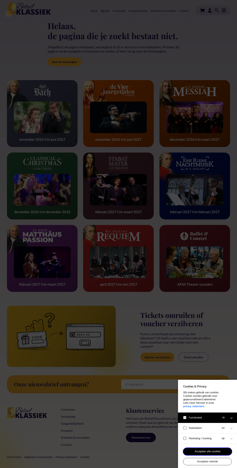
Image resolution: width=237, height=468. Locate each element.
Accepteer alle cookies (208, 451)
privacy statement (193, 406)
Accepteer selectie (207, 461)
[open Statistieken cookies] (231, 428)
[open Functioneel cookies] (231, 418)
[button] (204, 417)
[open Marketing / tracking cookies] (231, 438)
